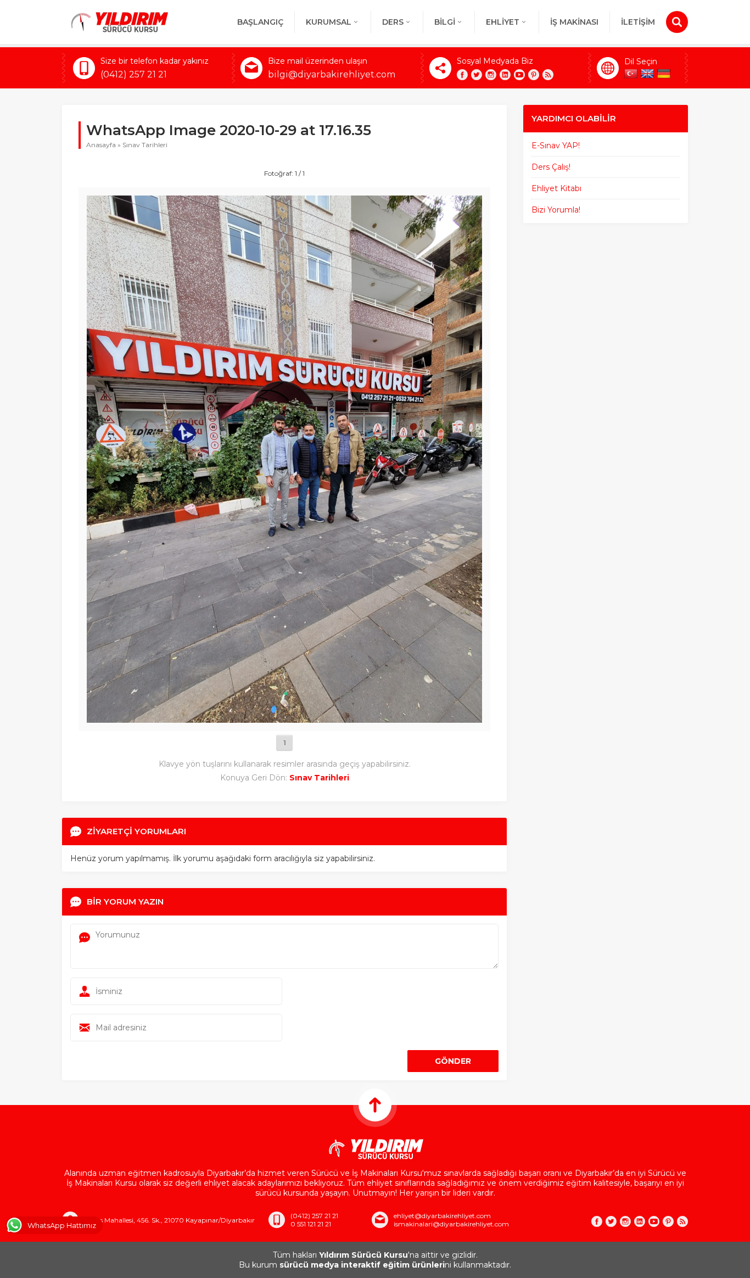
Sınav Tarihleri (144, 145)
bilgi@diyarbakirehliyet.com (331, 74)
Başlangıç (260, 22)
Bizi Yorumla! (555, 210)
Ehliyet (502, 22)
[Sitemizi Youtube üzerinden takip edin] (519, 74)
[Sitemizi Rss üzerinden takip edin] (547, 74)
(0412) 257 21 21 (133, 74)
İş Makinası (574, 22)
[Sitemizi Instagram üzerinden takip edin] (490, 74)
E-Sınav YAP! (555, 145)
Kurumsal (328, 22)
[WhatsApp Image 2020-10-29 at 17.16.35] (284, 718)
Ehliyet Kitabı (556, 188)
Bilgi (444, 22)
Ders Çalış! (550, 167)
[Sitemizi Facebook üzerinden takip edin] (462, 74)
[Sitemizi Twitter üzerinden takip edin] (476, 74)
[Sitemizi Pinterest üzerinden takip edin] (533, 74)
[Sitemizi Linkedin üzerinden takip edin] (505, 74)
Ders (393, 22)
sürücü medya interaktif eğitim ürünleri (362, 1265)
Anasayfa (101, 145)
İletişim (638, 22)
